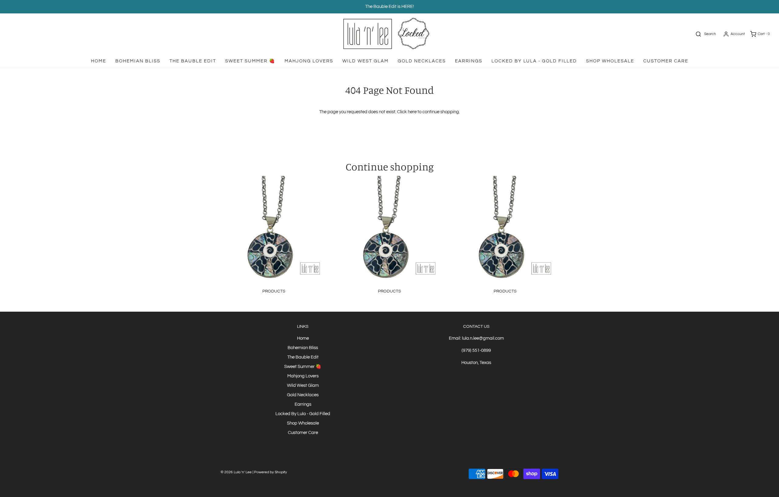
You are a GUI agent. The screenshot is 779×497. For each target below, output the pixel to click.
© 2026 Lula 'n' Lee (236, 472)
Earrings (468, 61)
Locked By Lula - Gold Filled (534, 61)
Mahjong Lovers (309, 61)
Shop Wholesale (610, 61)
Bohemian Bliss (137, 61)
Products (273, 291)
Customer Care (665, 61)
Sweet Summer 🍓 (250, 61)
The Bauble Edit (192, 61)
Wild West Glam (365, 61)
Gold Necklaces (422, 61)
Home (98, 61)
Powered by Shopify (270, 472)
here (412, 112)
